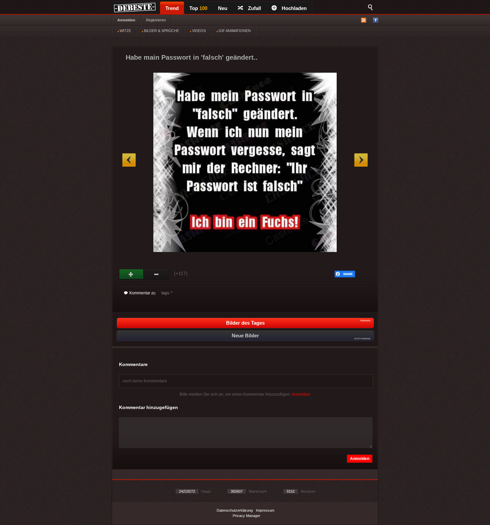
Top (198, 8)
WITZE (125, 31)
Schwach (156, 274)
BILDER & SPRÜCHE (161, 31)
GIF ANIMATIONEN (234, 31)
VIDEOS (198, 31)
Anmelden (126, 20)
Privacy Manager (246, 516)
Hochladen (294, 8)
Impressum (265, 510)
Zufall (254, 8)
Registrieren (156, 20)
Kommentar (142, 293)
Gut (131, 274)
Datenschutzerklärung (235, 510)
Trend (172, 8)
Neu (222, 8)
